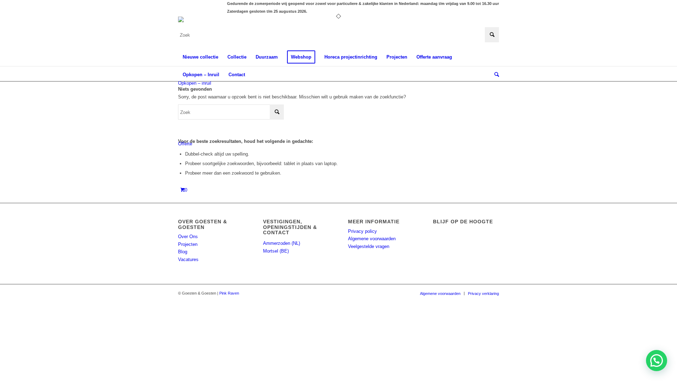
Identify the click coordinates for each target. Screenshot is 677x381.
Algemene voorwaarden (372, 238)
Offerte (185, 143)
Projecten (187, 244)
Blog (182, 251)
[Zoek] (494, 75)
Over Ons (188, 236)
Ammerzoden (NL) (281, 243)
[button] (656, 360)
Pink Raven (229, 293)
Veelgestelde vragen (368, 246)
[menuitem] (200, 57)
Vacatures (188, 259)
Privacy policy (362, 231)
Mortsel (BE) (276, 251)
